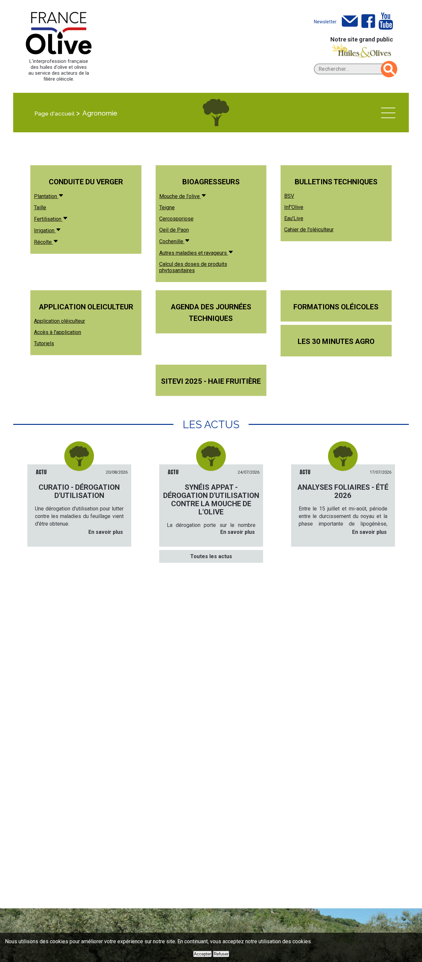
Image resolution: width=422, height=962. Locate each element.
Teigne (167, 207)
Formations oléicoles (335, 307)
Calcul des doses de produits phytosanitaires (193, 267)
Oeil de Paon (174, 230)
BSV (289, 196)
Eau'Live (293, 218)
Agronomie (99, 113)
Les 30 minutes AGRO (336, 341)
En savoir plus (105, 532)
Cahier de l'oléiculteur (309, 229)
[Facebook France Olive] (368, 21)
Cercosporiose (176, 219)
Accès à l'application (57, 332)
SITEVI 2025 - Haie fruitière (211, 381)
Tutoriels (44, 343)
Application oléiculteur (59, 321)
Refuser (221, 953)
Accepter (202, 953)
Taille (40, 207)
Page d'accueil (54, 113)
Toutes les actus (211, 556)
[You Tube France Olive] (385, 22)
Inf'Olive (293, 207)
